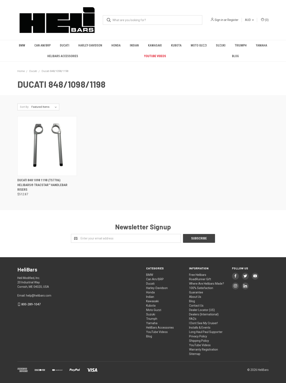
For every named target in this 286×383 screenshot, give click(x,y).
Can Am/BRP (42, 45)
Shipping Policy (199, 340)
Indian (134, 45)
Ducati (64, 45)
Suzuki (220, 45)
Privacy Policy (198, 336)
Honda (116, 45)
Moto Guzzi (199, 45)
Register (232, 20)
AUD (248, 20)
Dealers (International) (204, 314)
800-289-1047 (31, 304)
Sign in (219, 20)
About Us (195, 296)
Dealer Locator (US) (202, 310)
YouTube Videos (155, 56)
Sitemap (194, 354)
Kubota (176, 45)
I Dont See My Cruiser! (203, 323)
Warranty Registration (203, 349)
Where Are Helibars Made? (206, 283)
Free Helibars (197, 274)
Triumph (241, 45)
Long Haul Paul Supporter (206, 332)
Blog (235, 56)
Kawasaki (155, 45)
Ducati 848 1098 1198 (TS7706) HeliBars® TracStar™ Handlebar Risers (42, 185)
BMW (22, 45)
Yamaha (261, 45)
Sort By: (24, 106)
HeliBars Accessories (62, 56)
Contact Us (196, 305)
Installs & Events (199, 327)
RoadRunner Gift (200, 279)
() (266, 20)
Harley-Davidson (90, 45)
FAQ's (192, 318)
